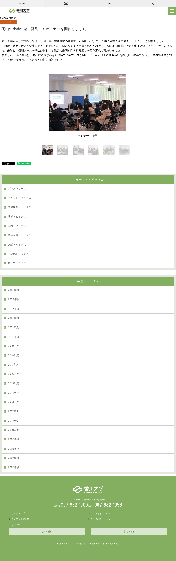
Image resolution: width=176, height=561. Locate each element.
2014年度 (13, 392)
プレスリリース (17, 188)
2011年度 (13, 420)
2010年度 (13, 430)
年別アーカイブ (17, 263)
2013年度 (13, 402)
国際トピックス (17, 225)
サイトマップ (18, 513)
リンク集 (15, 524)
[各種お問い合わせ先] (66, 3)
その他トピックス (18, 253)
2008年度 (13, 448)
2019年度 (13, 345)
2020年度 (13, 336)
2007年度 (13, 458)
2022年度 (13, 318)
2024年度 (13, 299)
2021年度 (13, 327)
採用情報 (46, 531)
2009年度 (13, 439)
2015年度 (13, 383)
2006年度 (13, 467)
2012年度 (13, 411)
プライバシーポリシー (102, 519)
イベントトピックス (19, 197)
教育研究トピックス (19, 207)
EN (110, 3)
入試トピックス (17, 244)
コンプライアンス (20, 519)
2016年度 (13, 373)
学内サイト (129, 531)
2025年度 (13, 290)
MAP (22, 3)
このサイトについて (101, 513)
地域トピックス (17, 216)
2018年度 (13, 355)
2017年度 (13, 364)
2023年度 (13, 308)
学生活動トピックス (19, 235)
